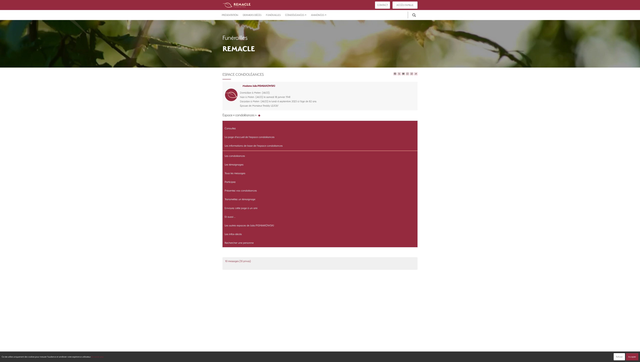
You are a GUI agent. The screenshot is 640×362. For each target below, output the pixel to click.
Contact (382, 5)
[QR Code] (411, 74)
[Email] (403, 74)
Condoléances (294, 15)
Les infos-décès (233, 234)
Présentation (230, 15)
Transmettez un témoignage (240, 199)
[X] (399, 74)
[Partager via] (416, 74)
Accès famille (405, 5)
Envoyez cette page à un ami (241, 208)
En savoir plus (97, 356)
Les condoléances (235, 155)
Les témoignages (234, 164)
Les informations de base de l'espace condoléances (254, 145)
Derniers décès (252, 15)
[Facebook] (395, 74)
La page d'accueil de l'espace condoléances (249, 137)
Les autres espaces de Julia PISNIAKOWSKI (249, 225)
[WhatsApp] (407, 74)
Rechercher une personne (239, 242)
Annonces (317, 15)
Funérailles (273, 15)
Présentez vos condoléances (241, 190)
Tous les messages (235, 173)
